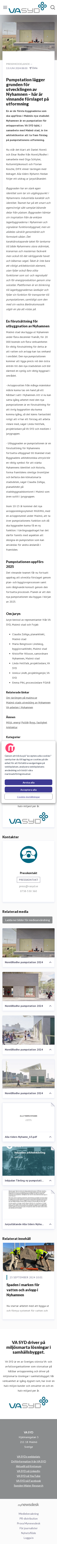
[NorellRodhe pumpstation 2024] (28, 942)
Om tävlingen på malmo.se (21, 697)
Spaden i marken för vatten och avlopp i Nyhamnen (23, 1290)
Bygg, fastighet (38, 722)
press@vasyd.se (28, 886)
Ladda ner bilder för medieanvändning (27, 920)
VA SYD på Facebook (28, 1480)
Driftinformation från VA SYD (28, 1461)
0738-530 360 (28, 891)
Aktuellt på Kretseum (28, 1466)
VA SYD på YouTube (28, 1476)
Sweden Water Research (28, 1485)
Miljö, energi (13, 722)
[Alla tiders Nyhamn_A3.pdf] (28, 1117)
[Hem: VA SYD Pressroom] (28, 7)
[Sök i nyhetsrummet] (52, 7)
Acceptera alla (28, 789)
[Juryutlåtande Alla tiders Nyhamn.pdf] (28, 1204)
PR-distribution (28, 1518)
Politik (25, 722)
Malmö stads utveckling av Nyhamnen (28, 702)
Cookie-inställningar (28, 796)
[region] (28, 772)
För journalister (28, 1528)
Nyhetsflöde (28, 1533)
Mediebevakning (29, 1513)
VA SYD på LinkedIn (28, 1471)
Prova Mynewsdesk (28, 1523)
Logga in (29, 1537)
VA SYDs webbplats (28, 1456)
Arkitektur (11, 727)
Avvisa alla (29, 782)
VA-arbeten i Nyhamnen (19, 707)
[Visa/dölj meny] (5, 7)
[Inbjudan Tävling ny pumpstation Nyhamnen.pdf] (28, 1161)
